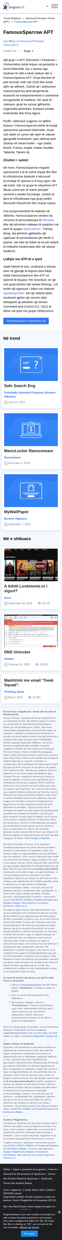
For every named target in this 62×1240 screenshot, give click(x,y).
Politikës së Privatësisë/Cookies (38, 1109)
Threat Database (12, 18)
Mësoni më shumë (29, 1227)
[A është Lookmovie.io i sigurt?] (31, 564)
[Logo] (13, 6)
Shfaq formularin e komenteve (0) (26, 321)
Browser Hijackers (15, 518)
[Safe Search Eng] (31, 364)
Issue (7, 597)
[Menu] (54, 6)
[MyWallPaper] (31, 490)
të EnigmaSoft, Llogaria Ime (44, 1036)
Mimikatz (48, 220)
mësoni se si (21, 906)
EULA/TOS (17, 900)
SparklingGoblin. (14, 293)
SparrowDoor (32, 229)
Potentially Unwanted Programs (24, 392)
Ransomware (12, 457)
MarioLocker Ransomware (28, 451)
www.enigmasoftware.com (33, 985)
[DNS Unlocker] (31, 630)
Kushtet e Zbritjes (11, 903)
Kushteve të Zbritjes (13, 1112)
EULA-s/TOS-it (17, 1146)
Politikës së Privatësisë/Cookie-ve (42, 1146)
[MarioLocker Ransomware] (31, 429)
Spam (20, 691)
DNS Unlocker (17, 652)
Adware (9, 658)
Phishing (9, 691)
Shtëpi (7, 1169)
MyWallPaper (16, 512)
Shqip (47, 6)
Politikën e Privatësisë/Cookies (39, 900)
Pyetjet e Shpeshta (40, 838)
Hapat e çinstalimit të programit (29, 1169)
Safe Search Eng (19, 385)
